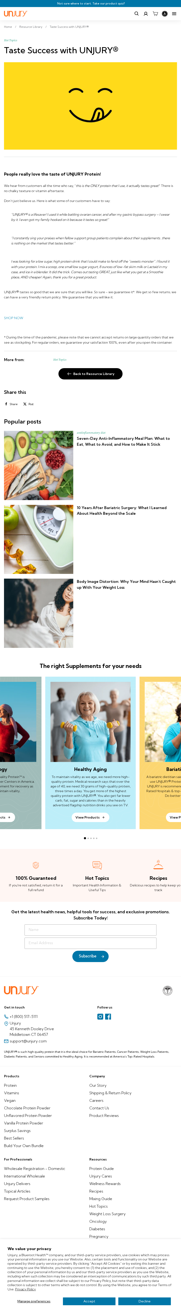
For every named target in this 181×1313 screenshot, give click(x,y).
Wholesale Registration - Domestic (34, 1168)
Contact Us (99, 1108)
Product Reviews (104, 1115)
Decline (145, 1301)
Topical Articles (17, 1191)
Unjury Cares (100, 1176)
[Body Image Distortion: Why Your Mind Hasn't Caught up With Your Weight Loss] (38, 613)
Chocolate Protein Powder (27, 1108)
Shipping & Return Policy (110, 1093)
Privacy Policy (25, 1289)
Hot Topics (10, 40)
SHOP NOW (13, 318)
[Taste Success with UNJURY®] (90, 106)
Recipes (96, 1191)
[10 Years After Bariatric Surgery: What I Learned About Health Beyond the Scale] (38, 539)
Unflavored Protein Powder (28, 1115)
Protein (10, 1085)
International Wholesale (24, 1176)
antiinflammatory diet (91, 433)
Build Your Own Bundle (24, 1145)
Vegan (10, 1100)
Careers (96, 1100)
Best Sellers (14, 1138)
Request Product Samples (26, 1198)
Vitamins (11, 1093)
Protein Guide (101, 1168)
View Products (87, 817)
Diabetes (97, 1229)
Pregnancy (98, 1236)
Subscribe (87, 956)
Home (8, 27)
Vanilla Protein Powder (23, 1123)
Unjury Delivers (17, 1183)
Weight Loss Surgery (107, 1213)
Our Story (98, 1085)
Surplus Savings (17, 1130)
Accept (89, 1301)
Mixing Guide (100, 1198)
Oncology (98, 1221)
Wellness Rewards (105, 1183)
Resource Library (30, 27)
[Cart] (155, 13)
